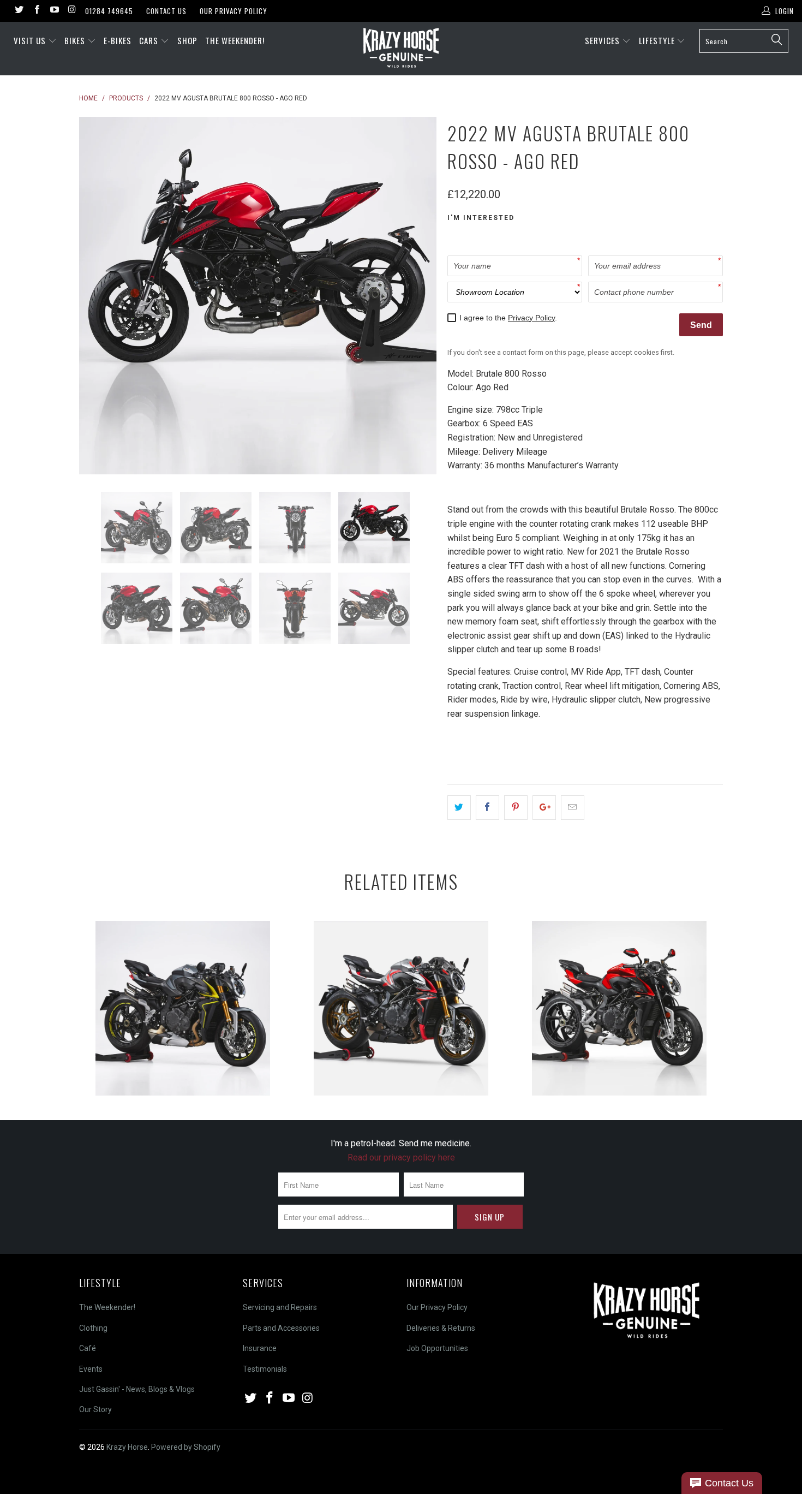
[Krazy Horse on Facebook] (36, 11)
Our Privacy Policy (233, 10)
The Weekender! (235, 40)
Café (87, 1348)
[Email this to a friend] (572, 807)
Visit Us (30, 40)
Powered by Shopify (185, 1447)
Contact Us (166, 10)
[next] (417, 295)
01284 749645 (109, 10)
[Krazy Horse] (401, 48)
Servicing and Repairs (280, 1307)
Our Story (95, 1409)
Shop (187, 40)
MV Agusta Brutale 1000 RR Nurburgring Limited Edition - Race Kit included (401, 1008)
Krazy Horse (127, 1447)
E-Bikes (117, 40)
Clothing (93, 1328)
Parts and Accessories (281, 1328)
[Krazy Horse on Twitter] (18, 11)
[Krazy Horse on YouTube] (54, 11)
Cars (149, 40)
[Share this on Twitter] (459, 807)
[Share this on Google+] (544, 807)
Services (603, 40)
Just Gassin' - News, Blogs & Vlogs (137, 1389)
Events (91, 1369)
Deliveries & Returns (440, 1328)
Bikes (75, 40)
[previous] (98, 295)
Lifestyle (658, 40)
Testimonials (265, 1369)
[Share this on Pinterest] (516, 807)
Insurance (260, 1348)
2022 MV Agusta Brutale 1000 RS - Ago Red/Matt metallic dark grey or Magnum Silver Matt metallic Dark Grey (619, 1008)
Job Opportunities (437, 1348)
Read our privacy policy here (401, 1157)
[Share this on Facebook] (487, 807)
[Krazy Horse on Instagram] (71, 11)
